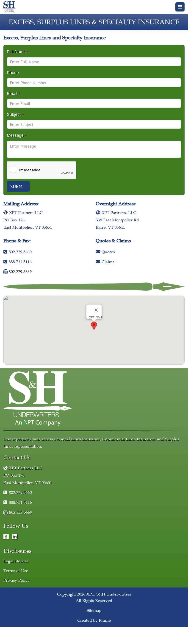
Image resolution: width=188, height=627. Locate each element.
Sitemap (94, 610)
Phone (13, 72)
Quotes (105, 251)
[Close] (96, 310)
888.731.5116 (17, 261)
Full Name (17, 51)
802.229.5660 (17, 251)
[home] (10, 6)
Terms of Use (15, 570)
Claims (105, 261)
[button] (180, 6)
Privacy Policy (16, 580)
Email (13, 93)
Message (16, 135)
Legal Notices (16, 561)
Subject (15, 114)
